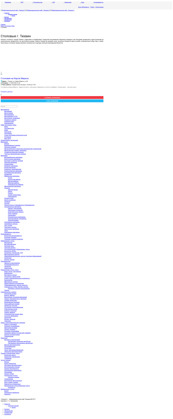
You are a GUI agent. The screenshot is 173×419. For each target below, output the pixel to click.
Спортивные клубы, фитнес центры (16, 287)
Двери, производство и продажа (15, 299)
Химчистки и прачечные (12, 384)
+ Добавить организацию (52, 97)
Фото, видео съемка (11, 382)
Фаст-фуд (7, 138)
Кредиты (7, 394)
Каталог (6, 17)
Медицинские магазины (12, 186)
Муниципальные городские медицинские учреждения (22, 149)
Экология (7, 266)
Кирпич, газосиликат (15, 208)
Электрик (7, 321)
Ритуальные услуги (10, 375)
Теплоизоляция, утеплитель (17, 219)
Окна (82, 2)
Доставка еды (9, 128)
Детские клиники (10, 147)
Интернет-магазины (11, 166)
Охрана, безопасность (11, 369)
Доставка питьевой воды (13, 365)
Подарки (7, 202)
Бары (6, 126)
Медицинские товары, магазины (15, 150)
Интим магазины (10, 167)
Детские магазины (10, 162)
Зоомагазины (8, 164)
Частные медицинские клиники (15, 154)
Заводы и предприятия (12, 263)
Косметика (8, 174)
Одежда (7, 188)
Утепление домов (10, 294)
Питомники (8, 372)
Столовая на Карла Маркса (15, 78)
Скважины (8, 2)
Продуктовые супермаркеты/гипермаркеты (19, 205)
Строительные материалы (16, 217)
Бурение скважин (10, 237)
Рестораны (8, 133)
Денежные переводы (11, 392)
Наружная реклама (10, 328)
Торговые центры (10, 227)
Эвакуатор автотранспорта (13, 352)
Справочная (8, 19)
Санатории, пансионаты (12, 357)
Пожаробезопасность (11, 265)
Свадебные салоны (11, 224)
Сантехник (7, 317)
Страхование (8, 379)
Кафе (6, 130)
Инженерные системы (12, 302)
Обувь (10, 191)
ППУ (22, 2)
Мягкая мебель (13, 181)
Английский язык (10, 244)
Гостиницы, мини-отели (12, 277)
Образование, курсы (8, 241)
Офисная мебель (13, 183)
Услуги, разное (6, 360)
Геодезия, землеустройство (13, 239)
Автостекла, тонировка (12, 118)
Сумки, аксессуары (14, 195)
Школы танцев (9, 259)
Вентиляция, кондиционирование (15, 297)
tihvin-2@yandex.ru (83, 7)
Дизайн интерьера (10, 300)
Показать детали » (7, 92)
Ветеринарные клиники (12, 145)
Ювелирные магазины (12, 232)
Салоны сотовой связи (12, 334)
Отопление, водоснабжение (13, 307)
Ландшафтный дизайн (11, 304)
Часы (6, 230)
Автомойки (8, 111)
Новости (6, 13)
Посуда (6, 203)
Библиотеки (8, 273)
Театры (6, 290)
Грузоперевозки (9, 346)
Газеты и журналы (10, 324)
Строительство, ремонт (8, 292)
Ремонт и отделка (10, 311)
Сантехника (12, 215)
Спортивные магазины (12, 222)
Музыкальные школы (11, 254)
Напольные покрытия (15, 210)
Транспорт (4, 338)
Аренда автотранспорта (12, 345)
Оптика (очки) (9, 198)
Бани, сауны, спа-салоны (12, 271)
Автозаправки (9, 115)
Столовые (7, 137)
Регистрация (99, 7)
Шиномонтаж (8, 123)
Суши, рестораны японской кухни (15, 135)
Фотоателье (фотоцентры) (13, 380)
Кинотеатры (8, 280)
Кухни (10, 178)
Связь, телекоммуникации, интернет (13, 323)
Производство (6, 261)
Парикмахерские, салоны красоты (16, 285)
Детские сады (9, 246)
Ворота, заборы (9, 295)
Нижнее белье (13, 190)
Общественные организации (14, 283)
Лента (13, 15)
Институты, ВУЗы (10, 251)
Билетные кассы (10, 355)
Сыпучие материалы (11, 316)
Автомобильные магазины (13, 157)
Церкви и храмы (13, 377)
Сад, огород (8, 225)
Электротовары (13, 220)
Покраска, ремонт (10, 120)
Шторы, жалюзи (9, 319)
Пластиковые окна (10, 309)
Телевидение (8, 336)
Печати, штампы (9, 329)
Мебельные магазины (11, 176)
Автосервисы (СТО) (10, 116)
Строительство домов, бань (13, 314)
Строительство (37, 2)
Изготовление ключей (12, 367)
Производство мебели (15, 184)
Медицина (4, 142)
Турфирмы (8, 358)
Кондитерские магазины (12, 173)
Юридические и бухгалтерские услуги (17, 386)
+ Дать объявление (52, 101)
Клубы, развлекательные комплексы (17, 278)
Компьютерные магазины (13, 171)
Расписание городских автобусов (19, 341)
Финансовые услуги (7, 389)
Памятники (68, 2)
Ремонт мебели (9, 312)
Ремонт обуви (9, 374)
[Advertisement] (52, 57)
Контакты (7, 21)
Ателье (6, 362)
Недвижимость (98, 2)
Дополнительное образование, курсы (17, 249)
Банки (6, 391)
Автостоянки (8, 113)
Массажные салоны (11, 282)
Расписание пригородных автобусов (20, 343)
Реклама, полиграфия (11, 331)
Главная (3, 24)
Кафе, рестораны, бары (8, 26)
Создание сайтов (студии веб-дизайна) (17, 333)
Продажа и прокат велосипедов (19, 288)
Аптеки (6, 144)
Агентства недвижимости (13, 236)
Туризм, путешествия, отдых (10, 353)
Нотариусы (11, 387)
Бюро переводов (10, 363)
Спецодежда (12, 196)
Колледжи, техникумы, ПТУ (13, 253)
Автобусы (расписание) (12, 340)
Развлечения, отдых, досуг (10, 270)
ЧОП (53, 2)
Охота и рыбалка (10, 200)
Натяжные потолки (10, 305)
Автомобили (5, 109)
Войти (92, 7)
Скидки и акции (12, 14)
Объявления (8, 18)
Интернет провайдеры (12, 326)
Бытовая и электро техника (13, 161)
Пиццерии (7, 132)
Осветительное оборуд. (16, 212)
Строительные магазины (12, 207)
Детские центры (9, 248)
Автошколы (8, 242)
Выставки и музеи (10, 275)
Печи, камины (12, 213)
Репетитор (7, 258)
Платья (10, 193)
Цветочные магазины (11, 229)
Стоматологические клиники (14, 152)
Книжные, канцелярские (12, 169)
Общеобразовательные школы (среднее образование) (22, 256)
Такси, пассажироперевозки (13, 350)
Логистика (7, 348)
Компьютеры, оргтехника (9, 140)
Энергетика (8, 268)
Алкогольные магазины (12, 159)
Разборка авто (9, 121)
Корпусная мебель (14, 179)
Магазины (4, 155)
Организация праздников (12, 370)
